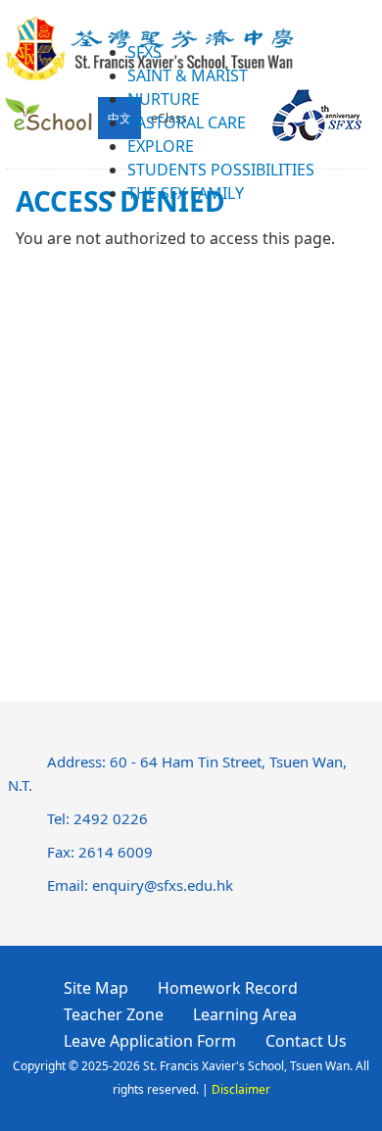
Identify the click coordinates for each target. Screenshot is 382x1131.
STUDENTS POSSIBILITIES (220, 169)
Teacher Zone (114, 1014)
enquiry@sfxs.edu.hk (162, 885)
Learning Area (245, 1014)
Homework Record (228, 988)
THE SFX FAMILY (185, 193)
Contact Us (306, 1041)
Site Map (96, 988)
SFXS (144, 52)
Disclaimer (241, 1089)
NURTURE (163, 99)
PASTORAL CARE (186, 122)
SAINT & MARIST (187, 75)
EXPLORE (160, 146)
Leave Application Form (150, 1041)
